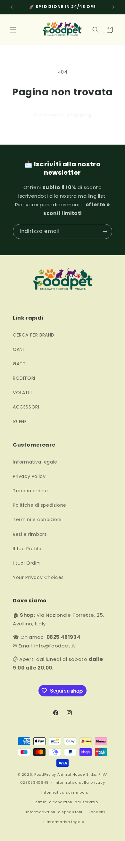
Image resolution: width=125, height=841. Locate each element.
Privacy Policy (29, 476)
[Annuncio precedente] (12, 7)
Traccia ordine (30, 491)
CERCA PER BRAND (33, 335)
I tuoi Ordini (27, 563)
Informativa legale (35, 462)
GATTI (20, 364)
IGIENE (20, 421)
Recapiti (96, 811)
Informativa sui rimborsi (65, 792)
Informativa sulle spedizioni (54, 811)
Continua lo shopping (62, 114)
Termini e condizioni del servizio (65, 802)
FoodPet (42, 774)
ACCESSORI (26, 407)
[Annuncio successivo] (113, 7)
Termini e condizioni (37, 519)
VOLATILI (23, 392)
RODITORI (24, 378)
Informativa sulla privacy (79, 782)
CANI (18, 349)
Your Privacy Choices (38, 577)
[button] (13, 30)
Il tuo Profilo (27, 548)
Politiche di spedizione (39, 505)
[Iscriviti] (105, 231)
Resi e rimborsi (30, 534)
